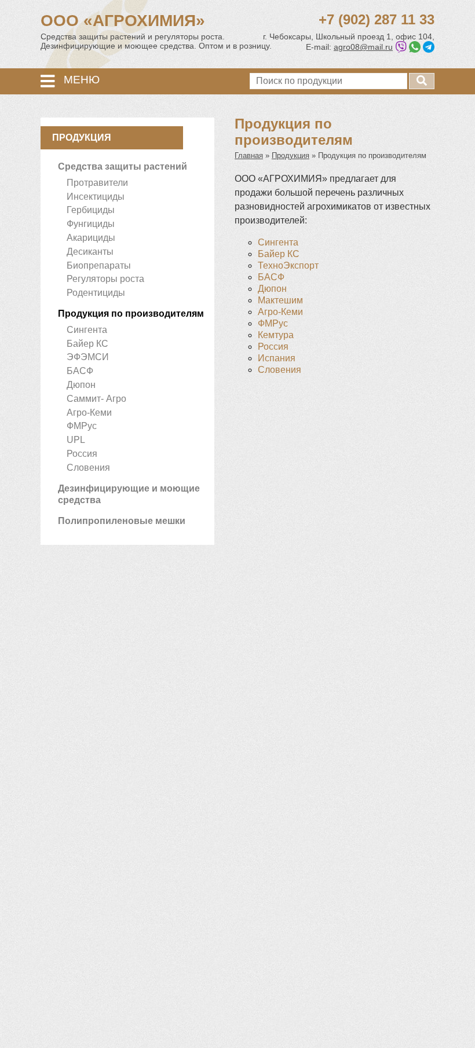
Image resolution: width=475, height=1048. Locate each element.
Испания (276, 358)
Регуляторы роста (105, 279)
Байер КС (87, 344)
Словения (88, 467)
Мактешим (280, 300)
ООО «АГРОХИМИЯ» (123, 21)
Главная (249, 155)
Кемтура (276, 335)
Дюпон (81, 385)
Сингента (87, 330)
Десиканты (90, 251)
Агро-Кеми (89, 412)
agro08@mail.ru (363, 47)
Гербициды (91, 210)
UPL (76, 440)
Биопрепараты (99, 265)
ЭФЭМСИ (88, 357)
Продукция (290, 155)
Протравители (97, 183)
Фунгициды (91, 224)
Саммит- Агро (96, 399)
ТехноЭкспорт (288, 265)
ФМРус (82, 426)
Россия (82, 454)
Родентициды (96, 293)
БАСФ (80, 371)
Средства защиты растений (122, 166)
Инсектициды (96, 196)
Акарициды (91, 238)
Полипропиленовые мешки (121, 521)
